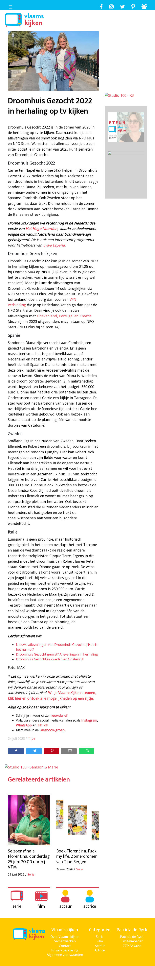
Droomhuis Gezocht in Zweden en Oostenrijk (50, 659)
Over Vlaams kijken (64, 936)
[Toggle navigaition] (9, 6)
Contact (65, 946)
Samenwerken (65, 941)
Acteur (100, 946)
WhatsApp (24, 725)
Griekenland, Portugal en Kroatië (64, 315)
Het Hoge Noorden (41, 228)
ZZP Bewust (132, 946)
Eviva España (54, 245)
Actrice (100, 950)
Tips (32, 738)
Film (100, 941)
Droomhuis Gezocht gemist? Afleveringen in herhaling (57, 654)
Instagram (89, 720)
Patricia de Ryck (131, 936)
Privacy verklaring (64, 950)
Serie (100, 936)
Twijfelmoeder (132, 941)
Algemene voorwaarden (65, 954)
